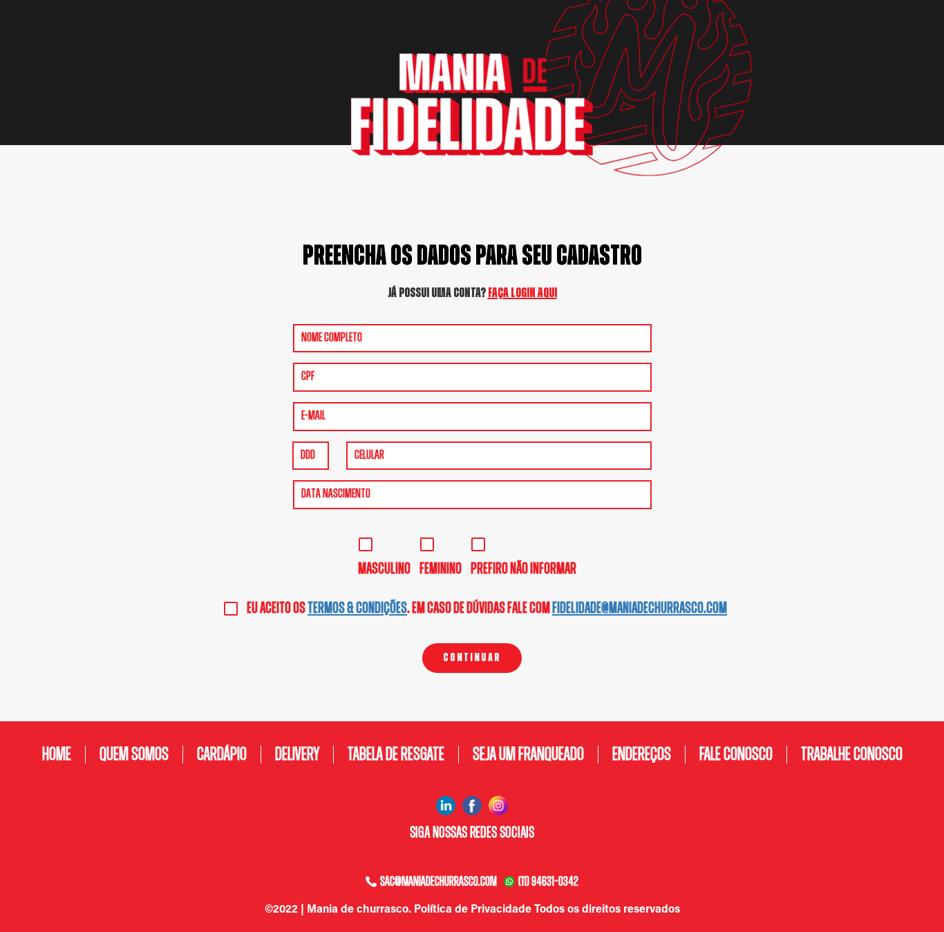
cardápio (222, 754)
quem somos (134, 754)
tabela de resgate (396, 754)
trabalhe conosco (852, 754)
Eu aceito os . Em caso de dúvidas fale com (487, 608)
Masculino (384, 568)
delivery (297, 754)
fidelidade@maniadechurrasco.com (639, 608)
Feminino (440, 568)
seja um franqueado (528, 754)
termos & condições (357, 608)
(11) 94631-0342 (548, 881)
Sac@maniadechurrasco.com (438, 881)
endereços (641, 754)
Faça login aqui (522, 293)
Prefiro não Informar (523, 568)
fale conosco (736, 754)
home (56, 754)
